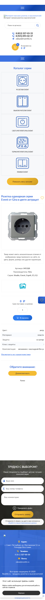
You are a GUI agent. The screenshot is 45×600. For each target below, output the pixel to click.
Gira (30, 272)
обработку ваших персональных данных (22, 523)
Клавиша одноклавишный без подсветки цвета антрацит (19, 391)
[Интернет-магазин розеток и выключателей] (22, 536)
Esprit (28, 275)
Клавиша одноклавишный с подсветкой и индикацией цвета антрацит (19, 460)
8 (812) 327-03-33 (24, 33)
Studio (16, 275)
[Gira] (22, 286)
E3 (33, 275)
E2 (36, 275)
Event (22, 275)
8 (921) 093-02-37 (24, 36)
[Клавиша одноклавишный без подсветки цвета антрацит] (19, 411)
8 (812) (22, 554)
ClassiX (23, 431)
